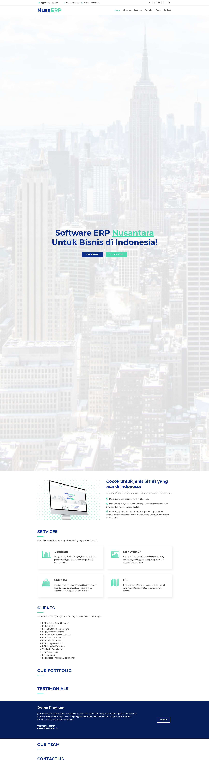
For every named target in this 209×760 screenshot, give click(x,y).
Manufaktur (132, 551)
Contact (167, 10)
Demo (163, 720)
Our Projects (116, 254)
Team (158, 10)
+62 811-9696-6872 (91, 2)
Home (117, 10)
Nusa (49, 10)
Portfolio (148, 10)
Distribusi (61, 551)
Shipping (60, 580)
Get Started (92, 254)
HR (125, 580)
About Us (127, 10)
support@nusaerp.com (49, 2)
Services (138, 10)
